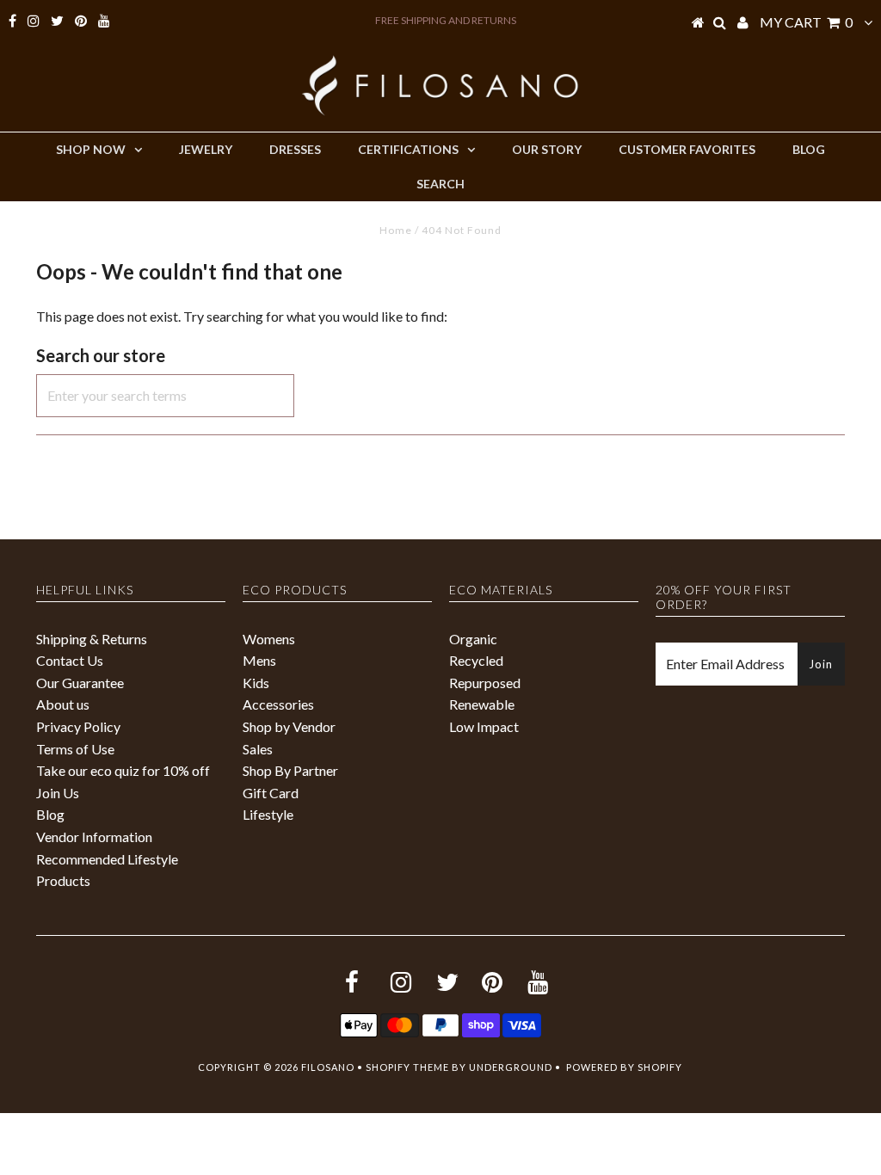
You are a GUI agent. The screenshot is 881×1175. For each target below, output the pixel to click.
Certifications (408, 149)
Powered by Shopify (624, 1067)
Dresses (295, 149)
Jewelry (205, 149)
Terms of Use (75, 749)
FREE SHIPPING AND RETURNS (445, 20)
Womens (269, 639)
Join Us (57, 792)
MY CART (806, 22)
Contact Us (69, 660)
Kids (256, 682)
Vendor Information (94, 836)
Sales (258, 749)
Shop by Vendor (289, 726)
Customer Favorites (687, 149)
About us (62, 704)
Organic (473, 639)
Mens (259, 660)
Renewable (481, 704)
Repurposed (485, 682)
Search (440, 183)
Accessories (278, 704)
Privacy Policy (78, 726)
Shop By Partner (290, 770)
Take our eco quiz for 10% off (123, 770)
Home (395, 230)
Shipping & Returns (91, 639)
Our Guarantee (80, 682)
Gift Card (271, 792)
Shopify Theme (407, 1067)
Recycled (476, 660)
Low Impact (484, 726)
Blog (808, 149)
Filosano (327, 1067)
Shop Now (91, 149)
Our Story (547, 149)
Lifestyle (268, 814)
